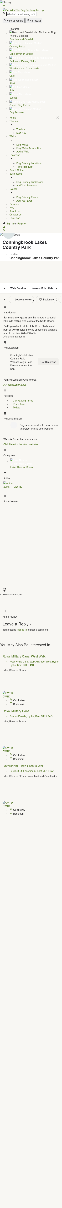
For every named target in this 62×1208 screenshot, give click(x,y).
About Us (14, 211)
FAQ (11, 207)
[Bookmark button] (11, 704)
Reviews (14, 204)
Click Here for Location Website (20, 444)
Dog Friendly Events (27, 197)
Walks (12, 136)
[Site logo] (24, 9)
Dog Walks (22, 144)
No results (35, 20)
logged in (22, 629)
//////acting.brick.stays (14, 384)
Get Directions (48, 362)
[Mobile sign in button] (4, 227)
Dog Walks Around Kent (29, 148)
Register (22, 223)
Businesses (15, 173)
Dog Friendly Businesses (29, 182)
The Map (14, 121)
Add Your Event (24, 200)
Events (13, 189)
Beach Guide (16, 170)
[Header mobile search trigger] (4, 231)
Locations (14, 155)
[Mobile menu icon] (31, 6)
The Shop (14, 218)
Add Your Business (26, 185)
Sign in (10, 223)
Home (12, 117)
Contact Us (15, 214)
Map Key (21, 132)
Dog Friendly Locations (29, 163)
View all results (15, 20)
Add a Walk (22, 151)
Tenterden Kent (24, 166)
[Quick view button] (11, 700)
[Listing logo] (9, 233)
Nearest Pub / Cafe (42, 288)
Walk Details (17, 288)
